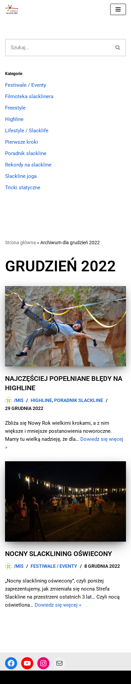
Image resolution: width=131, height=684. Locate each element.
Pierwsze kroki (21, 142)
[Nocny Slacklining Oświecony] (65, 501)
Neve (10, 677)
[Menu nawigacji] (118, 9)
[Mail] (59, 663)
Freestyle (15, 108)
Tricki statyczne (22, 188)
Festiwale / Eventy (25, 85)
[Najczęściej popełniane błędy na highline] (65, 326)
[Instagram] (43, 663)
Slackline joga (21, 176)
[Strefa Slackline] (13, 9)
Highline (14, 119)
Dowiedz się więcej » (58, 605)
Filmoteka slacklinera (29, 96)
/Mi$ (19, 400)
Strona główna (20, 242)
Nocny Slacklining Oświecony (58, 554)
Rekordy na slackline (28, 165)
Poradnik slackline (25, 153)
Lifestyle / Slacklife (26, 131)
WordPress (60, 677)
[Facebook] (11, 663)
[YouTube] (27, 663)
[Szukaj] (118, 47)
